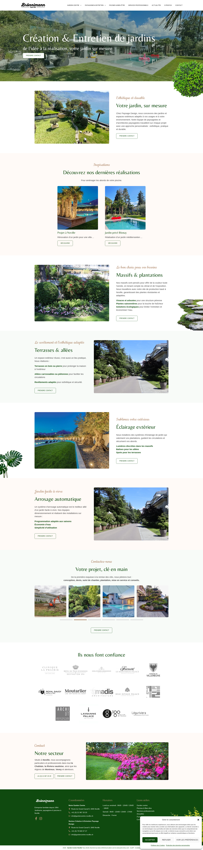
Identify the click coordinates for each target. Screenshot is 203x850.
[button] (198, 820)
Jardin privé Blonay (116, 232)
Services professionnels (138, 5)
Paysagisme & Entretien (94, 5)
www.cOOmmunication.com (106, 848)
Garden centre (73, 5)
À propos (168, 5)
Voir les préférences (187, 840)
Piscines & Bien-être (117, 5)
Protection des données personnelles (178, 845)
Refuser (166, 840)
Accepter (150, 840)
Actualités (156, 5)
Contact (179, 5)
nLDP (132, 848)
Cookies (137, 848)
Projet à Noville (66, 232)
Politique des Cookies (158, 845)
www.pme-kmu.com (123, 848)
